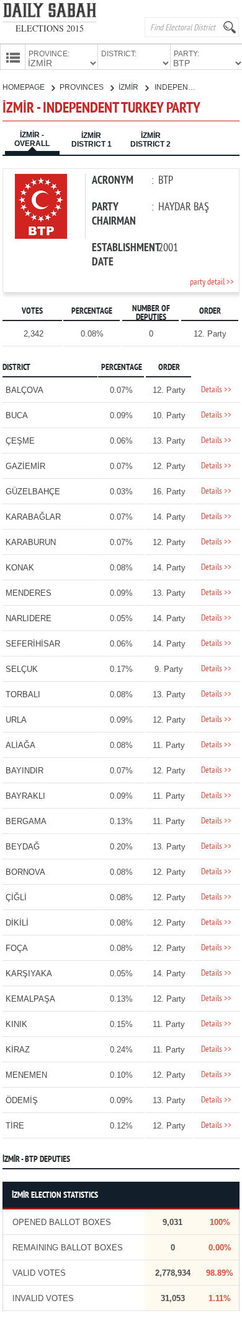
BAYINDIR (24, 770)
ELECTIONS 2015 (50, 28)
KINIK (16, 1024)
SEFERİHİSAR (33, 643)
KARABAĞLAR (33, 517)
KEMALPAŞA (30, 999)
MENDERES (29, 593)
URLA (16, 719)
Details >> (216, 390)
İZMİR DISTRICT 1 (91, 139)
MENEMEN (26, 1075)
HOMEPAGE (24, 87)
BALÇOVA (24, 390)
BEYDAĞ (23, 846)
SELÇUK (22, 669)
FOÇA (17, 948)
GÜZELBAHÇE (33, 491)
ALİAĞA (20, 745)
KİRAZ (18, 1049)
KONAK (20, 567)
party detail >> (212, 282)
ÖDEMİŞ (22, 1100)
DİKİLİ (17, 922)
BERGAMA (26, 821)
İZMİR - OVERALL (32, 139)
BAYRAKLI (25, 796)
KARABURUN (31, 542)
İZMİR (129, 87)
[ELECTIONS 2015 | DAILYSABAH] (49, 12)
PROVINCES (82, 87)
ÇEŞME (20, 440)
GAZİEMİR (25, 466)
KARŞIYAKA (29, 973)
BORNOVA (25, 872)
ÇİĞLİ (16, 897)
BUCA (17, 415)
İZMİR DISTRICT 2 (150, 139)
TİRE (15, 1125)
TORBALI (23, 694)
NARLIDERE (29, 618)
